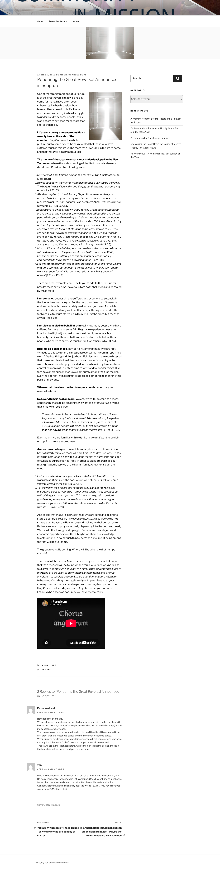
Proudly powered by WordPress (52, 862)
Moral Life (49, 665)
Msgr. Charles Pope (73, 75)
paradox (47, 670)
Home (40, 21)
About (76, 21)
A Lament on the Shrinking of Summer (150, 138)
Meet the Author (58, 21)
